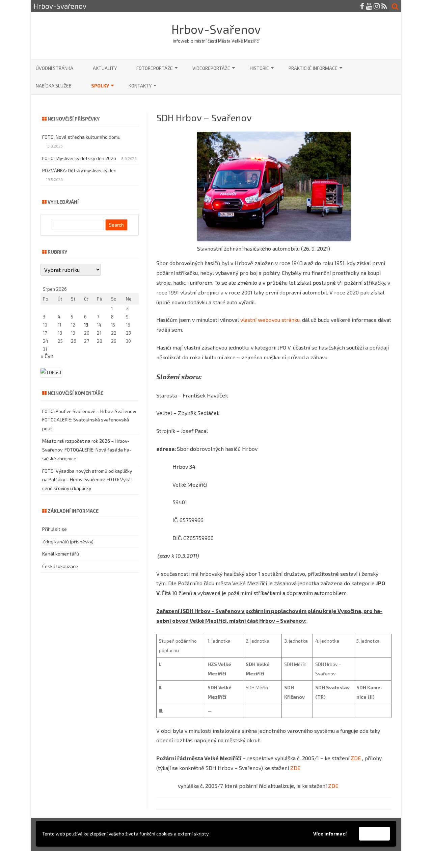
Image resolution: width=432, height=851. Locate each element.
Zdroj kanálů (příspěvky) (67, 541)
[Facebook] (362, 6)
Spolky (100, 85)
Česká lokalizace (60, 566)
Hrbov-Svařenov (216, 29)
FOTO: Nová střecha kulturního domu (81, 137)
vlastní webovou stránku (270, 319)
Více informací (330, 833)
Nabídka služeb (54, 85)
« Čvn (46, 356)
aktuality (105, 68)
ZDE (356, 758)
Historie (259, 68)
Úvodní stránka (54, 68)
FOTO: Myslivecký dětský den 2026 (79, 158)
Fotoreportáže (154, 68)
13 (86, 325)
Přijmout (374, 833)
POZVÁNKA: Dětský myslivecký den (79, 170)
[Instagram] (377, 6)
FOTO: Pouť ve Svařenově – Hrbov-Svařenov (88, 411)
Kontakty (140, 85)
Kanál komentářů (60, 554)
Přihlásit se (54, 529)
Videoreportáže (211, 68)
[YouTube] (369, 6)
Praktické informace (313, 68)
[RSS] (384, 6)
